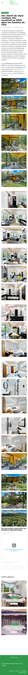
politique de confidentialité (23, 671)
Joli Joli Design (18, 27)
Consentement (14, 657)
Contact (17, 671)
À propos (11, 671)
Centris (5, 67)
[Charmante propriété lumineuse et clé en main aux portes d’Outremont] (14, 594)
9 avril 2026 (14, 632)
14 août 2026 (14, 603)
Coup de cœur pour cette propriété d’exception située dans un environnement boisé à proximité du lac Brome (14, 628)
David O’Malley (18, 69)
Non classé (5, 13)
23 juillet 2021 (6, 27)
